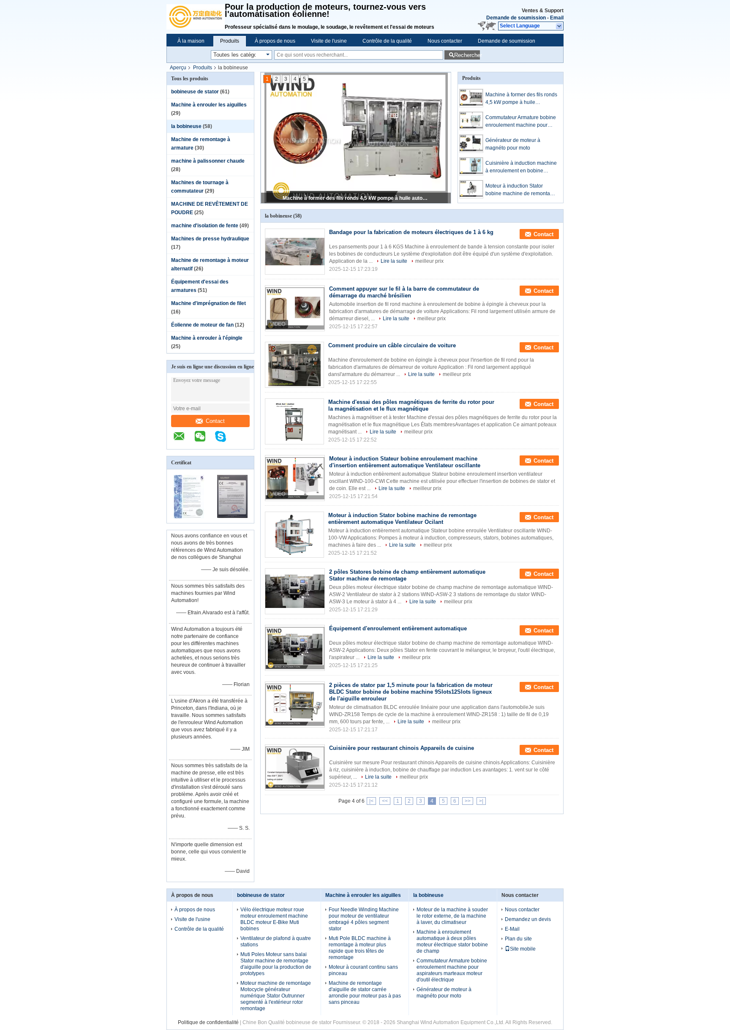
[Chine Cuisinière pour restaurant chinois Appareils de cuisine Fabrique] (295, 767)
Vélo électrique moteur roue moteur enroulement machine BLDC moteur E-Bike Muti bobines (274, 919)
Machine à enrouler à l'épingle (206, 338)
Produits (229, 41)
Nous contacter (445, 41)
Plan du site (518, 939)
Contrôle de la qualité (387, 41)
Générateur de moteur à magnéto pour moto (512, 144)
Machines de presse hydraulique (210, 239)
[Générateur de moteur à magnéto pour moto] (471, 143)
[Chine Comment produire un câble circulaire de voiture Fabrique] (294, 365)
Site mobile (523, 949)
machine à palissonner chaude (208, 161)
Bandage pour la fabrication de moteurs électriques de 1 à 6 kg (411, 232)
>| (481, 801)
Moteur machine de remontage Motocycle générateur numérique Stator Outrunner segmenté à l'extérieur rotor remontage (275, 995)
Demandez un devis (528, 919)
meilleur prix (429, 261)
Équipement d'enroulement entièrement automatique (398, 628)
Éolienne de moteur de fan (202, 325)
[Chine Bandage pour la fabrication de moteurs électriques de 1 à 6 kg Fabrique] (295, 252)
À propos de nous (275, 41)
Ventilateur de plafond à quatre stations (275, 941)
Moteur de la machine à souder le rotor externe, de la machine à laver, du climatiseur (452, 916)
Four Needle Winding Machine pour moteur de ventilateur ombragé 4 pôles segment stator (364, 919)
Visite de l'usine (329, 41)
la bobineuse (186, 126)
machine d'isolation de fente (204, 226)
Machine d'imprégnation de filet (208, 303)
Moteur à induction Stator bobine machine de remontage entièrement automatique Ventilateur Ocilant (520, 190)
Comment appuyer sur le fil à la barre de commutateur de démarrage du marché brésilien (404, 292)
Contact (215, 421)
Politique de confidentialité (208, 1022)
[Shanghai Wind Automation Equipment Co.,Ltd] (195, 17)
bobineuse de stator (195, 92)
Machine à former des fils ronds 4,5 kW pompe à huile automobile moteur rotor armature (521, 99)
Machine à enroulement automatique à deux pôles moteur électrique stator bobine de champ (452, 941)
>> (468, 801)
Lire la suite (394, 261)
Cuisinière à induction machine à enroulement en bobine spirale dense (521, 167)
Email (557, 18)
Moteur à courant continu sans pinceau (363, 970)
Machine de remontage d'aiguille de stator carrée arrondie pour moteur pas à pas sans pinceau (365, 992)
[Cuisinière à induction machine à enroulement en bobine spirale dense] (471, 166)
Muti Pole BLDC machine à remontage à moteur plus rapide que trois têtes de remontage (360, 947)
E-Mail (512, 929)
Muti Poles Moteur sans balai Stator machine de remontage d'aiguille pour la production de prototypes (275, 963)
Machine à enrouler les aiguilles (209, 105)
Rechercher (467, 55)
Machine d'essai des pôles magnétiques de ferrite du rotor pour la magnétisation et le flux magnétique (411, 405)
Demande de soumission (516, 18)
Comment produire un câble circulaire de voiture (392, 345)
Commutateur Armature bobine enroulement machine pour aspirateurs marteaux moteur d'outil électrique (356, 198)
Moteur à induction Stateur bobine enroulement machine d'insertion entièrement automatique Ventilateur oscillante (404, 462)
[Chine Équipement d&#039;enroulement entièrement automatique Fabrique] (295, 648)
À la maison (190, 41)
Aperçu (178, 68)
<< (385, 801)
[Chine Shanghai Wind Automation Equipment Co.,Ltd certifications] (189, 517)
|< (371, 801)
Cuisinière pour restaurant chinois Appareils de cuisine (401, 748)
